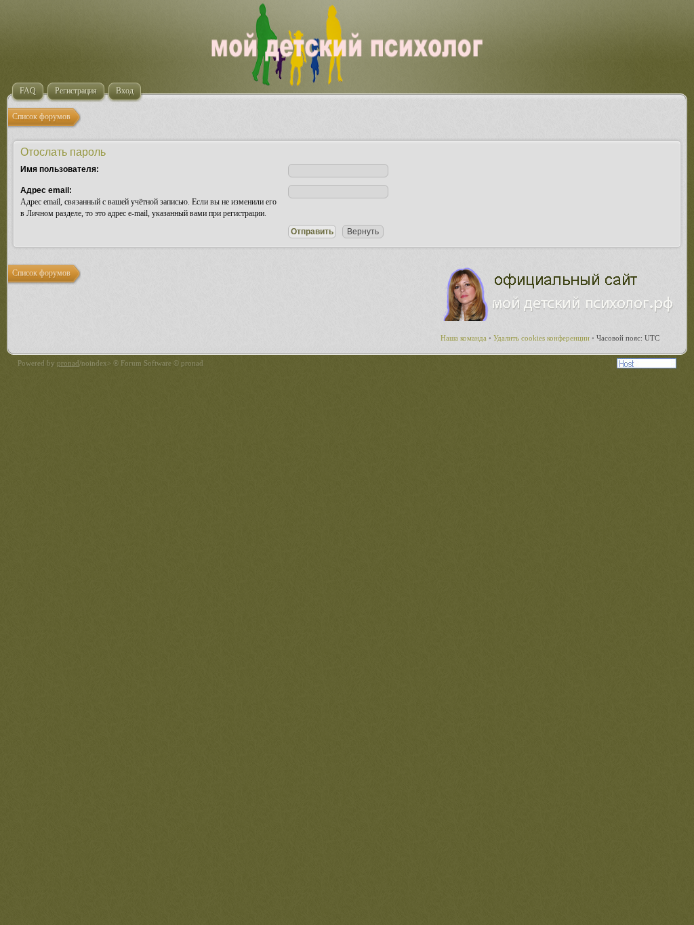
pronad (68, 363)
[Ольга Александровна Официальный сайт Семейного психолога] (559, 318)
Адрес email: (46, 190)
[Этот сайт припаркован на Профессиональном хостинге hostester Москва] (646, 366)
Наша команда (464, 338)
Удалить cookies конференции (541, 338)
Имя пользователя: (59, 169)
